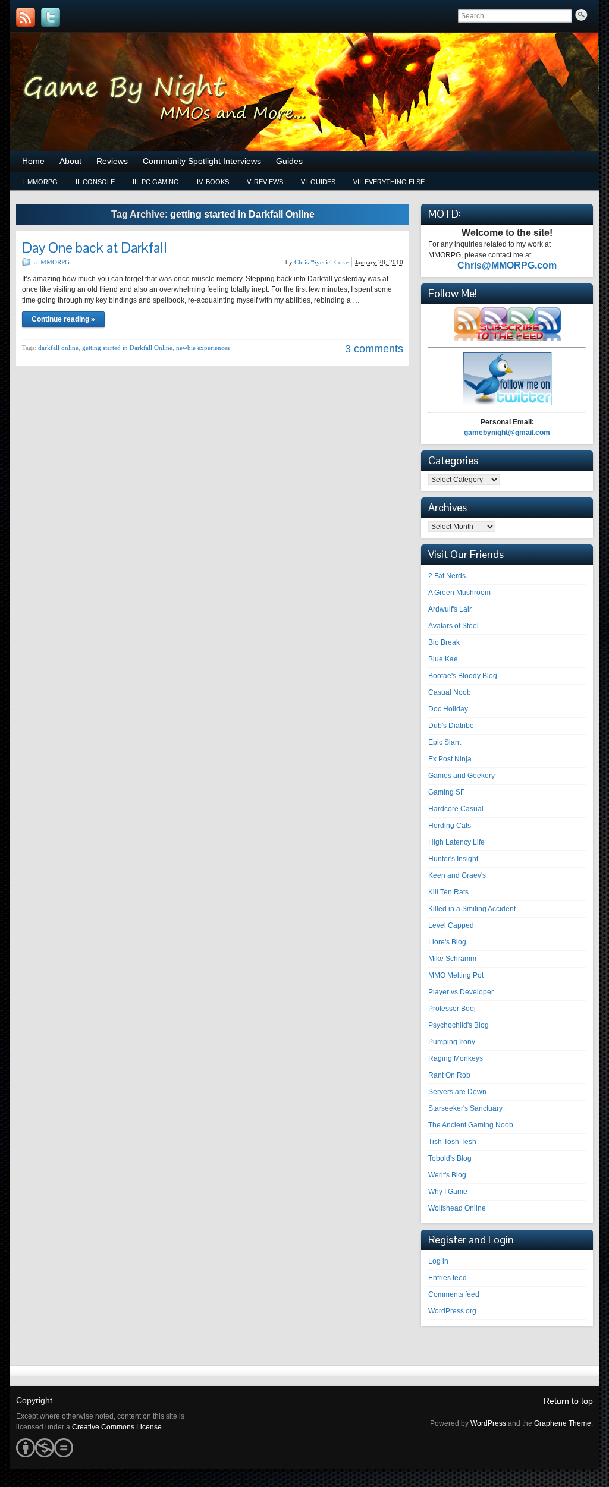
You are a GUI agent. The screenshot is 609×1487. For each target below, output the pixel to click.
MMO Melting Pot (456, 975)
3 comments (374, 349)
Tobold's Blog (450, 1158)
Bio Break (444, 642)
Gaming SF (446, 792)
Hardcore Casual (456, 809)
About (70, 161)
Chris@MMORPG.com (507, 265)
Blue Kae (443, 659)
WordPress (488, 1423)
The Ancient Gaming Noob (470, 1125)
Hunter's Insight (453, 859)
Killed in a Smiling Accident (472, 909)
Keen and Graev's (457, 875)
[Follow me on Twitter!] (50, 17)
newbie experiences (203, 347)
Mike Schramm (452, 958)
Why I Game (447, 1191)
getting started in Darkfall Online (127, 347)
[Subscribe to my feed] (507, 338)
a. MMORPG (52, 262)
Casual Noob (449, 692)
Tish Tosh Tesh (452, 1142)
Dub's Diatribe (451, 726)
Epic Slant (444, 742)
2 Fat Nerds (447, 576)
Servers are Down (457, 1092)
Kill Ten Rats (448, 892)
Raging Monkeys (455, 1058)
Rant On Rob (449, 1075)
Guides (289, 161)
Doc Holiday (448, 709)
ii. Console (95, 181)
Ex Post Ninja (450, 759)
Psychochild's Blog (458, 1025)
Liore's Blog (447, 942)
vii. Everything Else (389, 181)
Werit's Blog (447, 1175)
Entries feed (447, 1278)
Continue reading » (63, 319)
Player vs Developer (461, 992)
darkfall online (58, 347)
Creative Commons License (117, 1427)
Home (33, 161)
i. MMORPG (40, 181)
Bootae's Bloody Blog (462, 676)
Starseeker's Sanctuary (465, 1108)
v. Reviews (265, 181)
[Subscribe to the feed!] (25, 17)
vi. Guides (318, 181)
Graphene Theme (562, 1423)
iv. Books (213, 181)
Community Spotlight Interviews (202, 161)
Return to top (568, 1401)
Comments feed (453, 1294)
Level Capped (451, 925)
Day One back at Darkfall (94, 247)
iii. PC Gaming (156, 181)
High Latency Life (456, 842)
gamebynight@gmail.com (507, 433)
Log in (438, 1261)
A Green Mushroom (459, 592)
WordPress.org (452, 1311)
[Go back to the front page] (304, 92)
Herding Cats (449, 825)
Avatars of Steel (453, 626)
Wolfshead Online (457, 1208)
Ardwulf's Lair (450, 609)
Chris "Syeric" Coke (321, 262)
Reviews (112, 161)
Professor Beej (452, 1008)
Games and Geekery (461, 775)
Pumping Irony (451, 1042)
